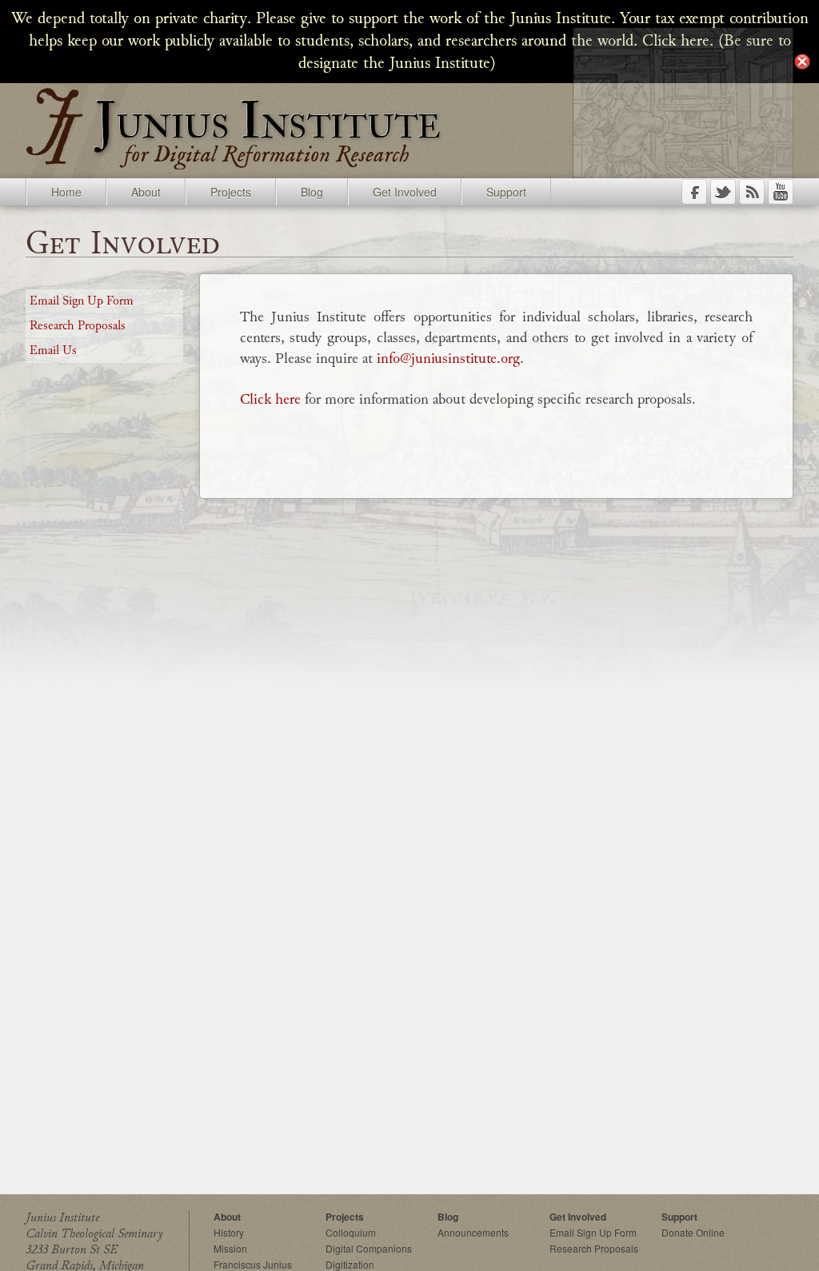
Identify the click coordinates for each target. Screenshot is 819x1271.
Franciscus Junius (253, 1264)
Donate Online (693, 1232)
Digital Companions (369, 1248)
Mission (230, 1248)
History (229, 1232)
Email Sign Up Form (82, 301)
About (146, 192)
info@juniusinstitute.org (448, 358)
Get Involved (405, 192)
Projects (230, 192)
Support (506, 192)
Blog (312, 192)
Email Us (53, 351)
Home (66, 192)
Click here (270, 399)
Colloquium (351, 1232)
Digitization (350, 1264)
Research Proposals (78, 326)
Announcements (473, 1232)
